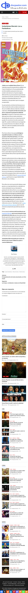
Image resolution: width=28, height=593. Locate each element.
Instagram (4, 583)
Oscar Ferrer (5, 404)
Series (19, 533)
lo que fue (4, 213)
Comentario (5, 295)
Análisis (15, 533)
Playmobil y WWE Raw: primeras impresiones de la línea (5, 536)
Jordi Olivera (5, 383)
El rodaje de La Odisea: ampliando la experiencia (5, 440)
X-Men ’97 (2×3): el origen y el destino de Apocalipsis (5, 570)
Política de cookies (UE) (8, 585)
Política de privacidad (19, 585)
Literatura (17, 502)
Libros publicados (21, 583)
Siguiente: (13, 282)
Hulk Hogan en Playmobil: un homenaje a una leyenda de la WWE (5, 528)
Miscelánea (17, 542)
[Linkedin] (13, 268)
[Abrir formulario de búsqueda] (16, 12)
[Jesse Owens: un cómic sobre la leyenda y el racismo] (14, 347)
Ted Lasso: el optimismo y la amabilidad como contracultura (5, 553)
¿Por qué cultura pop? (7, 581)
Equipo (19, 581)
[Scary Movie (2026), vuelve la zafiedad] (14, 393)
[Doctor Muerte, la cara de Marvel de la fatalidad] (14, 370)
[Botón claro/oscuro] (14, 12)
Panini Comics (22, 271)
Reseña (8, 353)
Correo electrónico (6, 319)
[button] (2, 12)
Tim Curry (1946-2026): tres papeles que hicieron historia (5, 415)
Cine (4, 376)
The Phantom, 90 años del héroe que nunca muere (5, 513)
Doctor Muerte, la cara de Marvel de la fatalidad (5, 423)
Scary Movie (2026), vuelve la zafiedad (12, 403)
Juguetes (11, 533)
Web (3, 324)
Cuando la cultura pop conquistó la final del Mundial (5, 545)
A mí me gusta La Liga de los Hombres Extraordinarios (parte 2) (5, 497)
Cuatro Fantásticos (8, 271)
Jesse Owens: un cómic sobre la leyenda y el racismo (5, 471)
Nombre (4, 314)
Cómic (3, 23)
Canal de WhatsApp (12, 583)
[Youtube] (14, 268)
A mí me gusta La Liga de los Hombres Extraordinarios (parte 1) (5, 505)
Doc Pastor (5, 35)
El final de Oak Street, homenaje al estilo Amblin (5, 457)
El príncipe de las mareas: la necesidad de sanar (5, 448)
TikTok (24, 12)
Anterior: (14, 277)
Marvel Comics (15, 271)
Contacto (15, 581)
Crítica (7, 23)
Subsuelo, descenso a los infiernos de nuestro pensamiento (5, 488)
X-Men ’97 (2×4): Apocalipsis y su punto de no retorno (5, 561)
